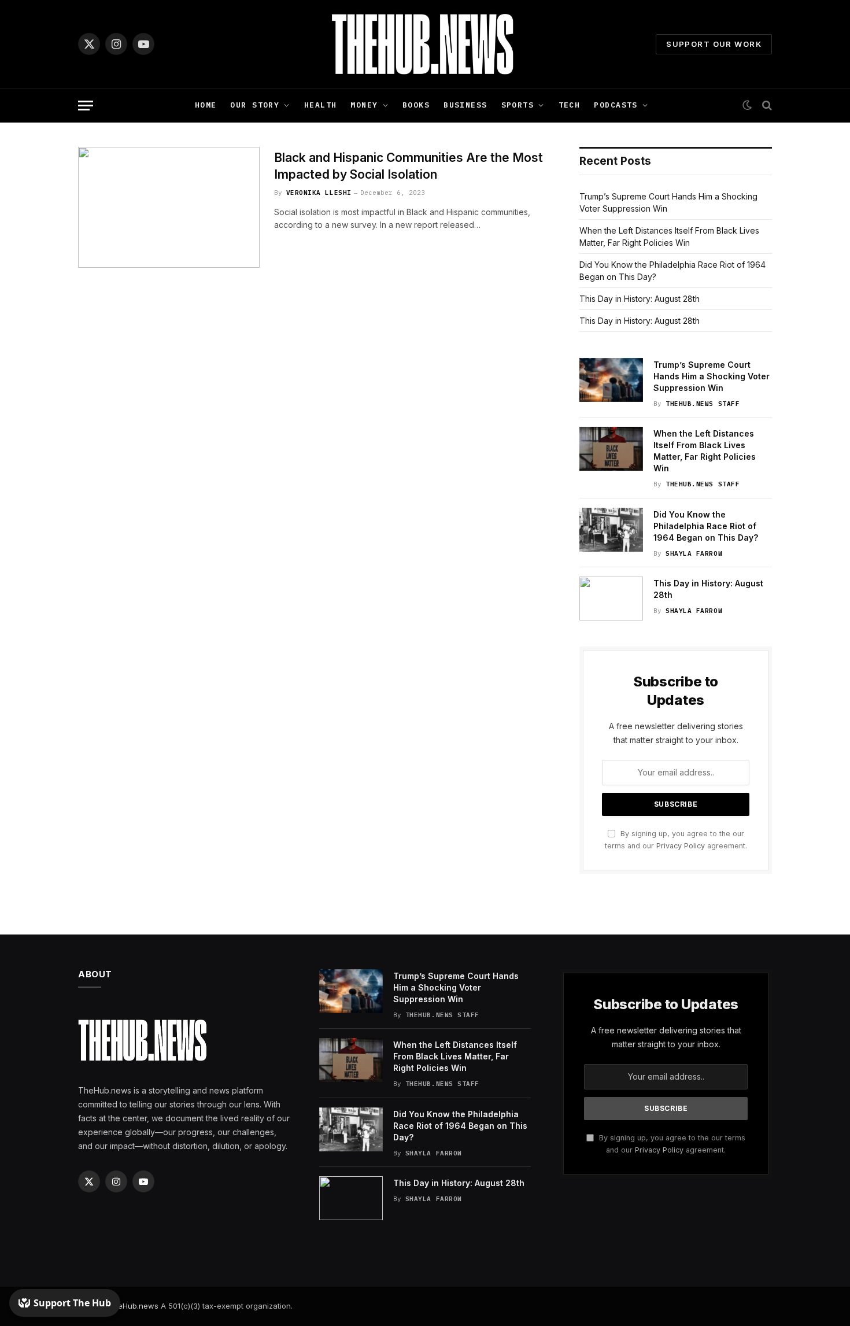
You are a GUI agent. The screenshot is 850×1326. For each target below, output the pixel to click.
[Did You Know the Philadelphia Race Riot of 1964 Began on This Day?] (611, 530)
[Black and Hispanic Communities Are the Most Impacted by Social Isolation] (169, 207)
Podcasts (615, 105)
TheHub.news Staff (703, 404)
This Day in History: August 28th (639, 299)
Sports (517, 105)
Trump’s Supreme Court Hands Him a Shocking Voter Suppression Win (711, 376)
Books (416, 105)
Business (465, 105)
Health (320, 105)
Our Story (254, 105)
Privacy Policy (680, 845)
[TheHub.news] (425, 44)
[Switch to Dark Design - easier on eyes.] (747, 105)
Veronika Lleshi (319, 193)
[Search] (766, 106)
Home (206, 105)
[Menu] (85, 106)
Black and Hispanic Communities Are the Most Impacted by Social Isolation (408, 166)
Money (364, 105)
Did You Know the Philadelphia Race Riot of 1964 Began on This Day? (705, 525)
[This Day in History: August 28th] (611, 598)
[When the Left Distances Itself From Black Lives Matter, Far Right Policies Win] (611, 449)
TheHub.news (133, 1305)
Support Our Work (714, 44)
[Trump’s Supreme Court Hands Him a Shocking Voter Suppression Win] (611, 380)
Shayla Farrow (694, 553)
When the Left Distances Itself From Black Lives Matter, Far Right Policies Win (704, 451)
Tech (570, 105)
